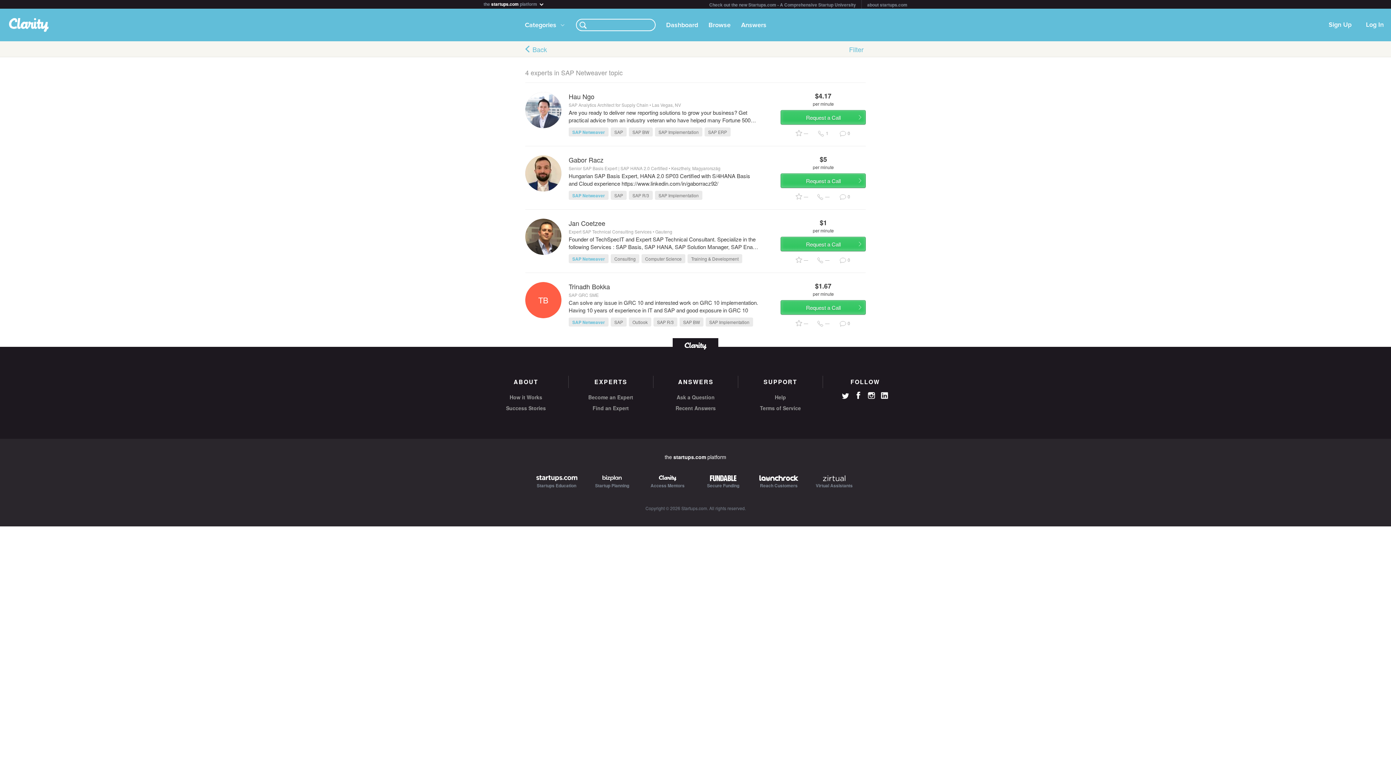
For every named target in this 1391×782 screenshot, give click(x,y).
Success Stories (526, 408)
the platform (511, 3)
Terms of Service (780, 408)
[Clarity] (695, 345)
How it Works (526, 397)
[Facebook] (858, 395)
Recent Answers (696, 408)
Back (539, 49)
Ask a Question (696, 397)
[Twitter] (845, 396)
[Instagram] (871, 395)
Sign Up (1340, 25)
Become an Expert (610, 397)
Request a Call (823, 117)
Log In (1375, 25)
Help (780, 397)
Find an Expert (611, 408)
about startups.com (887, 4)
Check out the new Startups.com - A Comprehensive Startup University (782, 4)
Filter (856, 49)
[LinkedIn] (884, 395)
